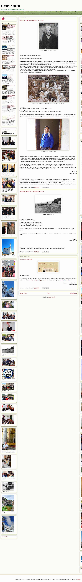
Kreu (4, 11)
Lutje (29, 11)
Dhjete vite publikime (26, 259)
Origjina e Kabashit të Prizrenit (11, 96)
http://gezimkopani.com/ (65, 280)
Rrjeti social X (46, 13)
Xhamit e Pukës (69, 13)
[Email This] (43, 187)
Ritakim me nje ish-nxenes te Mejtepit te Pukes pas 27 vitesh (11, 27)
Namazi (19, 11)
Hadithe (24, 11)
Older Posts (73, 293)
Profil (67, 11)
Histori (71, 11)
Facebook (54, 13)
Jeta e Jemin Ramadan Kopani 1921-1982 (32, 20)
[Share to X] (45, 187)
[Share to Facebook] (46, 187)
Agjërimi (45, 11)
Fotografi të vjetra (18, 13)
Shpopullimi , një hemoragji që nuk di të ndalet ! (11, 106)
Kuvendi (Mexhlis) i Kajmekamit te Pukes (32, 191)
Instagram (40, 13)
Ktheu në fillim (5, 536)
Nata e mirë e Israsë (11, 65)
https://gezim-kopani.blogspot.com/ (37, 280)
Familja (56, 11)
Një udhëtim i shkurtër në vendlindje (10, 76)
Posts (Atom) (51, 297)
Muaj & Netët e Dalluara (37, 11)
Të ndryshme (26, 13)
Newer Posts (23, 293)
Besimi (9, 11)
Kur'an (51, 11)
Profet (14, 11)
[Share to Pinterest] (48, 187)
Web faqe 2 (33, 13)
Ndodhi (76, 11)
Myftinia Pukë (60, 13)
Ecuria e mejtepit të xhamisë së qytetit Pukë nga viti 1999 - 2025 (11, 117)
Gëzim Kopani (10, 5)
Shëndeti (61, 11)
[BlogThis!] (44, 187)
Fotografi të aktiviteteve (7, 13)
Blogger (79, 579)
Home (48, 293)
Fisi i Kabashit (10, 36)
